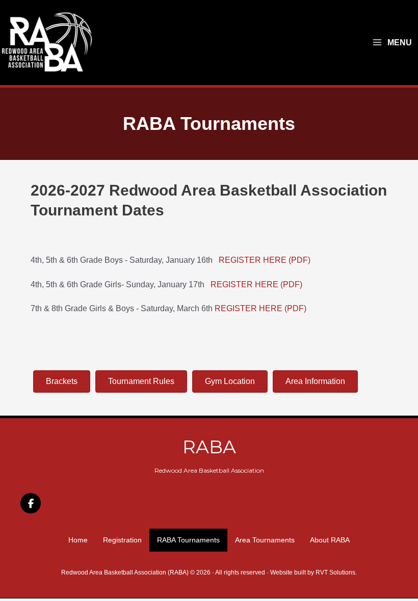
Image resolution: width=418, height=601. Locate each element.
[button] (30, 503)
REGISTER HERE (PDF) (264, 259)
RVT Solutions (335, 572)
